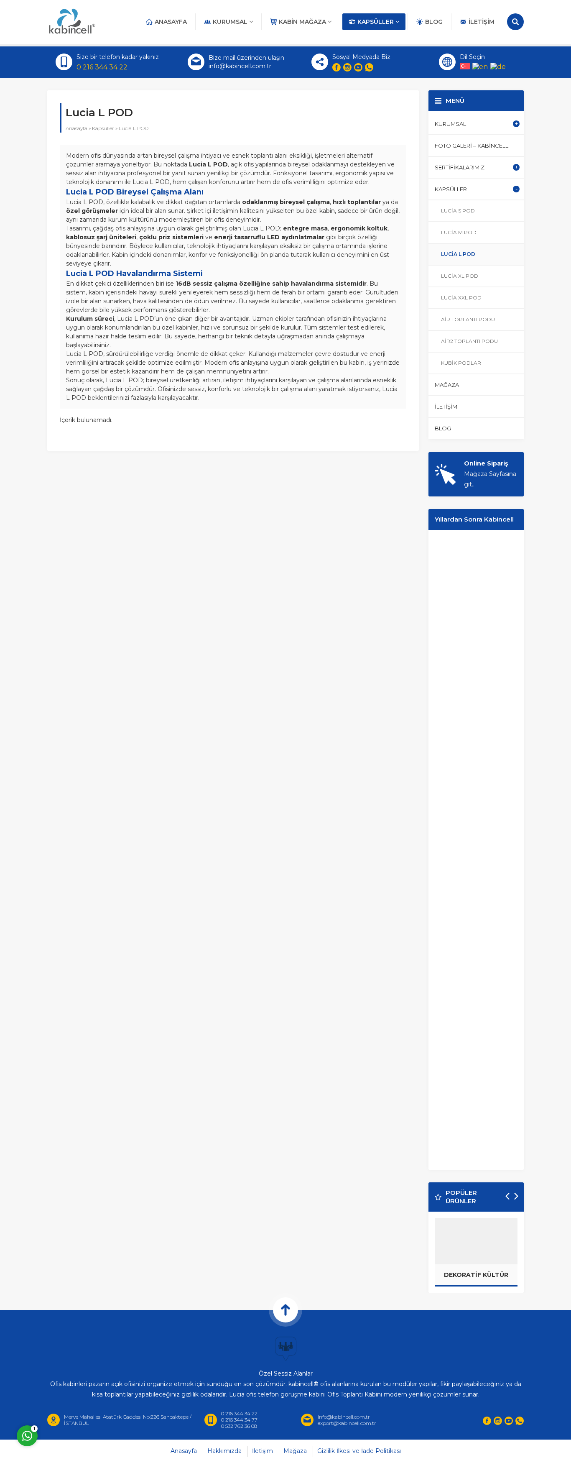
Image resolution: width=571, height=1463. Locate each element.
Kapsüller (103, 128)
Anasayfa (76, 128)
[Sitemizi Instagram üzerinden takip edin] (347, 67)
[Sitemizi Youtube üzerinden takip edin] (358, 67)
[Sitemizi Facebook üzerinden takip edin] (336, 67)
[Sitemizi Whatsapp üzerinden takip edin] (369, 67)
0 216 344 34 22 (101, 67)
